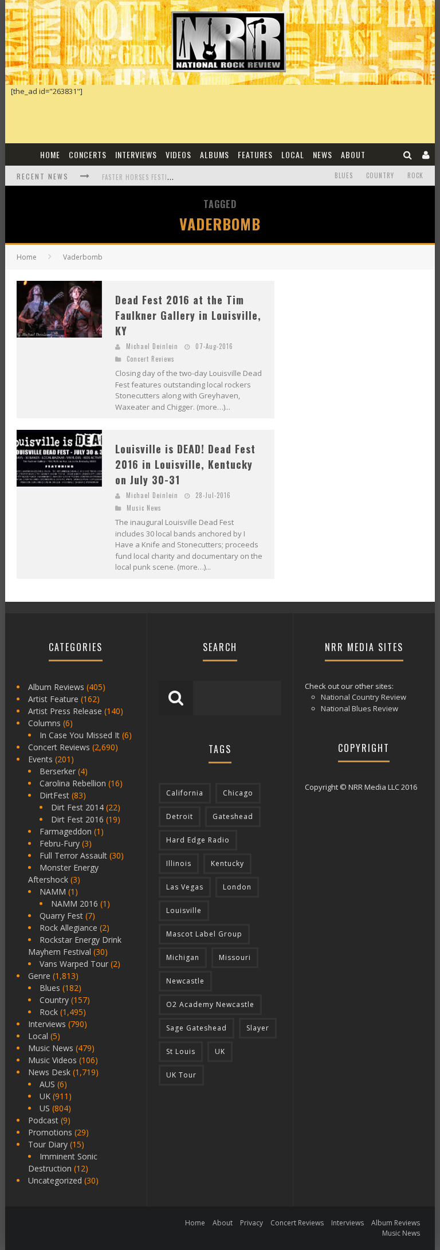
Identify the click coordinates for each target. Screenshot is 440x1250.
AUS (47, 1084)
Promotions (50, 1132)
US (45, 1108)
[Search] (408, 154)
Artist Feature (53, 698)
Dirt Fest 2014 (77, 807)
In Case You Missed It (80, 735)
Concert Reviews (151, 358)
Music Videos (52, 1060)
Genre (39, 975)
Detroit (179, 816)
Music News (144, 507)
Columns (44, 723)
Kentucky (227, 863)
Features (255, 154)
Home (50, 154)
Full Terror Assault (73, 855)
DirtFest (54, 795)
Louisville (184, 910)
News (322, 154)
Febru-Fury (60, 843)
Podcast (43, 1120)
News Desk (49, 1072)
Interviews (136, 154)
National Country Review (363, 697)
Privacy (251, 1223)
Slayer (257, 1028)
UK (45, 1096)
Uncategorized (55, 1180)
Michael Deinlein (152, 346)
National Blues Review (359, 708)
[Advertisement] (363, 352)
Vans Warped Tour (74, 963)
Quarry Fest (61, 915)
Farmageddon (66, 831)
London (237, 887)
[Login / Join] (426, 154)
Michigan (182, 957)
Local (292, 154)
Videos (178, 154)
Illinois (178, 863)
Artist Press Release (65, 711)
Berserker (58, 771)
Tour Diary (48, 1144)
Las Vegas (184, 887)
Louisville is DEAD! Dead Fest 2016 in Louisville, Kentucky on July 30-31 (185, 464)
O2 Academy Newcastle (210, 1004)
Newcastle (185, 981)
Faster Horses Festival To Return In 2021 (170, 177)
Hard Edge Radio (198, 840)
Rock (415, 175)
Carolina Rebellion (73, 783)
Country (380, 175)
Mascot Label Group (204, 934)
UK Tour (181, 1075)
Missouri (235, 957)
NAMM (53, 891)
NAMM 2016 (74, 903)
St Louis (180, 1051)
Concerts (88, 154)
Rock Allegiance (68, 927)
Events (40, 759)
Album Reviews (56, 686)
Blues (344, 175)
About (353, 154)
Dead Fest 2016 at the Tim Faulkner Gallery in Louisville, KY (188, 315)
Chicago (238, 793)
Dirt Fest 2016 (77, 819)
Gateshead (233, 816)
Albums (214, 154)
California (184, 793)
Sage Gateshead (196, 1028)
